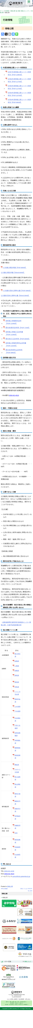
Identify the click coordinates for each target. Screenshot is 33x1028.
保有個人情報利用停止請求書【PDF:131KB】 (16, 344)
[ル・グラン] (8, 968)
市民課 (17, 687)
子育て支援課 (17, 727)
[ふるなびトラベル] (24, 924)
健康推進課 (17, 749)
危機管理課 (17, 827)
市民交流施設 (4, 888)
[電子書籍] (24, 949)
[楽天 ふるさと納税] (24, 906)
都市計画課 (17, 795)
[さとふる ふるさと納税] (24, 915)
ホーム (1, 11)
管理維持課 (17, 817)
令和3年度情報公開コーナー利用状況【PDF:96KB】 (19, 101)
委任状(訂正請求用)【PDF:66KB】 (18, 339)
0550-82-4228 (9, 871)
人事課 (17, 666)
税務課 (17, 670)
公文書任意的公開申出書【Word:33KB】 (15, 295)
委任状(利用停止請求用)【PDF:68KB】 (14, 351)
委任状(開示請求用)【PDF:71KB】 (18, 328)
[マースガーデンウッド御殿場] (8, 977)
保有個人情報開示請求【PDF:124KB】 (13, 322)
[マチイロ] (24, 957)
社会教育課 (17, 856)
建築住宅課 (17, 802)
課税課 (17, 675)
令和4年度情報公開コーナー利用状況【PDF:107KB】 (19, 94)
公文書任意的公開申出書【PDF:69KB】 (17, 290)
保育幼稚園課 (17, 734)
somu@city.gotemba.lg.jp (21, 876)
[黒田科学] (24, 968)
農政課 (17, 764)
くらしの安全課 (17, 693)
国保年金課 (17, 700)
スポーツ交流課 (17, 771)
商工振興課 (17, 778)
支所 (16, 833)
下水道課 (17, 711)
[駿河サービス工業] (8, 985)
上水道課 (17, 706)
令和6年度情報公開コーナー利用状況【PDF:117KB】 (19, 80)
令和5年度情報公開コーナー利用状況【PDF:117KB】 (19, 87)
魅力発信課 (17, 655)
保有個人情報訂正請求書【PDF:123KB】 (14, 333)
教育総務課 (17, 841)
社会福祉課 (17, 719)
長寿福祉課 (17, 742)
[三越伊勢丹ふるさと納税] (9, 950)
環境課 (17, 682)
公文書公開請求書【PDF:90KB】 (14, 267)
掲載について (27, 961)
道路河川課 (17, 810)
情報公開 (10, 886)
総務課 (17, 661)
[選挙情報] (9, 906)
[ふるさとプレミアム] (9, 941)
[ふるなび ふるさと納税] (9, 924)
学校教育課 (17, 848)
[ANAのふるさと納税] (24, 941)
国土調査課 (17, 786)
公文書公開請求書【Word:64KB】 (13, 272)
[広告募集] (23, 977)
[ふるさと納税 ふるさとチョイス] (9, 933)
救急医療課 (17, 757)
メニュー (29, 3)
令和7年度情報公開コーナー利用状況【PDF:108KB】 (19, 73)
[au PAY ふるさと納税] (24, 933)
